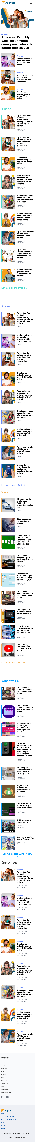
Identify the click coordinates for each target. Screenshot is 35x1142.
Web (4, 492)
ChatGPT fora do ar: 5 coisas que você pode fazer (24, 805)
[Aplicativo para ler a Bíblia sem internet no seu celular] (8, 1036)
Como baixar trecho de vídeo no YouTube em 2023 (24, 647)
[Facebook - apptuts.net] (2, 1097)
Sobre (3, 1113)
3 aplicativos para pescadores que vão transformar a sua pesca (25, 199)
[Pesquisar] (26, 3)
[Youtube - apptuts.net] (7, 1097)
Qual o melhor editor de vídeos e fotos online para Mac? (25, 595)
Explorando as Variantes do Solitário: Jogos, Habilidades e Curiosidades (24, 540)
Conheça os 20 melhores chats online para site (24, 612)
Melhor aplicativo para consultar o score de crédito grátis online (24, 217)
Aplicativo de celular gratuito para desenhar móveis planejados (25, 78)
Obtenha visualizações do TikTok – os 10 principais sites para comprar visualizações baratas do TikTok (25, 749)
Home (3, 1128)
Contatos (4, 1122)
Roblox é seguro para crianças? (24, 821)
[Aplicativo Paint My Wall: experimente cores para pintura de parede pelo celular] (17, 18)
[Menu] (31, 3)
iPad (2, 1071)
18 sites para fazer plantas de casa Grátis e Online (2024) (24, 770)
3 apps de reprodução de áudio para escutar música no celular (25, 469)
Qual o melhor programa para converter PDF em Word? (25, 559)
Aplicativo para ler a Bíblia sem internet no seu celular (25, 235)
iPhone (6, 109)
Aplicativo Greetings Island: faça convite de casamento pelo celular (24, 253)
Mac (2, 1077)
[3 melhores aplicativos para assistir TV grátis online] (8, 93)
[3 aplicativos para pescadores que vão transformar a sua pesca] (8, 992)
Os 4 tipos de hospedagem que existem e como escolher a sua (25, 629)
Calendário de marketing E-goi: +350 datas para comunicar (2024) (25, 577)
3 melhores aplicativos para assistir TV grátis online (24, 95)
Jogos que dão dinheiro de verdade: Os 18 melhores (24, 788)
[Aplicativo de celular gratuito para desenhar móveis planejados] (8, 77)
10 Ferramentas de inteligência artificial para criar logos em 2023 (24, 727)
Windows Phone (6, 1092)
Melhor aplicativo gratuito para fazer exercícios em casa (24, 272)
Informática (4, 1068)
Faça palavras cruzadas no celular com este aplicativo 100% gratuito (24, 180)
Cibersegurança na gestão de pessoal (24, 521)
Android (5, 34)
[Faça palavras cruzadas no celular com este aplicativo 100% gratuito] (8, 968)
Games (3, 1065)
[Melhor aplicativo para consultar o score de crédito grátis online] (8, 1014)
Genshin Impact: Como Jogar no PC (25, 838)
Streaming (4, 1083)
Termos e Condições (7, 1116)
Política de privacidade (8, 1119)
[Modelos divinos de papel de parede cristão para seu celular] (8, 60)
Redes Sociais (5, 1080)
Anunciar (4, 1125)
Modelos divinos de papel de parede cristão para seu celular (25, 62)
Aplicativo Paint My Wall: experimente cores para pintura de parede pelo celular (16, 42)
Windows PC (10, 681)
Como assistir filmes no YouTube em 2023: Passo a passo (25, 708)
